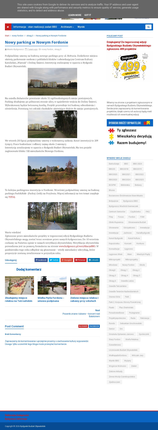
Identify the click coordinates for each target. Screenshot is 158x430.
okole (142, 265)
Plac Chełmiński (126, 307)
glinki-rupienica (116, 222)
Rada (133, 318)
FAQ (148, 211)
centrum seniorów (117, 211)
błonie (112, 190)
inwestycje (113, 233)
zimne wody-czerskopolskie (122, 376)
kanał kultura (134, 238)
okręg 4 (124, 275)
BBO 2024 (137, 164)
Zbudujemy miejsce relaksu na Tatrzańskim (18, 299)
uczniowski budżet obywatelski (123, 350)
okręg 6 (112, 281)
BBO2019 (137, 169)
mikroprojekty (131, 259)
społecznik (144, 334)
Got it (87, 15)
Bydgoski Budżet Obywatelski (32, 426)
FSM (142, 217)
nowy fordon (17, 35)
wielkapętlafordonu (118, 355)
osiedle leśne (127, 281)
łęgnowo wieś (115, 254)
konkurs (140, 243)
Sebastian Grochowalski (131, 323)
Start (7, 35)
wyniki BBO (114, 360)
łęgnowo (129, 249)
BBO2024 (126, 179)
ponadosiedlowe (116, 313)
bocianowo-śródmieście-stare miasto (126, 195)
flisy (111, 217)
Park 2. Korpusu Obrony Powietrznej (125, 302)
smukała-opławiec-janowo (121, 334)
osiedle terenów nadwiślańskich (123, 291)
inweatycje (145, 227)
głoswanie (113, 227)
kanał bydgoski (116, 238)
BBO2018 (124, 169)
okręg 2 (136, 270)
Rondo (112, 323)
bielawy (138, 185)
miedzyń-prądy (143, 254)
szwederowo (115, 345)
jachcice (127, 233)
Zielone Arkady (115, 371)
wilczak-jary (137, 355)
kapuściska (114, 243)
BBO (126, 164)
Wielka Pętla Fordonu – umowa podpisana (51, 299)
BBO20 (112, 169)
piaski (111, 307)
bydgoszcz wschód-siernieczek (123, 206)
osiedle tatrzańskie (117, 286)
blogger (83, 326)
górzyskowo (129, 227)
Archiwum (66, 26)
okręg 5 (136, 275)
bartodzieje (114, 164)
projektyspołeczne (117, 318)
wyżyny (127, 360)
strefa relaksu (131, 339)
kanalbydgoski (143, 233)
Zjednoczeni (114, 382)
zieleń (134, 366)
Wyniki (81, 26)
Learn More (74, 15)
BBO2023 (113, 179)
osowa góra (114, 297)
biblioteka (125, 185)
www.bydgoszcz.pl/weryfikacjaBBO (77, 246)
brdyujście (113, 201)
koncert (128, 243)
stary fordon (114, 339)
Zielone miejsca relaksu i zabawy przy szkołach (84, 299)
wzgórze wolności (117, 366)
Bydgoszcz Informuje (16, 419)
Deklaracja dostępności (17, 415)
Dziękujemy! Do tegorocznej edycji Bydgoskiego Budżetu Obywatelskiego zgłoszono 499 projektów (129, 46)
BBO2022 (139, 174)
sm (121, 329)
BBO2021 (126, 174)
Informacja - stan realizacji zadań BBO (35, 26)
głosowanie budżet (137, 222)
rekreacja (144, 318)
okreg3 (112, 270)
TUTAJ (11, 196)
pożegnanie (134, 313)
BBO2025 (139, 179)
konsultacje (114, 249)
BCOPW (112, 185)
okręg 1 (124, 270)
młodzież (113, 265)
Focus (121, 217)
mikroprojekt (114, 259)
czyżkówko (135, 211)
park (127, 297)
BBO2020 (113, 174)
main (129, 254)
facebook (94, 326)
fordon (132, 217)
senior (112, 329)
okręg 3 (30, 35)
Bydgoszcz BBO (130, 201)
